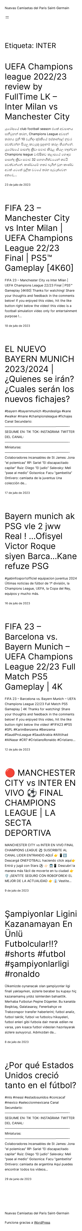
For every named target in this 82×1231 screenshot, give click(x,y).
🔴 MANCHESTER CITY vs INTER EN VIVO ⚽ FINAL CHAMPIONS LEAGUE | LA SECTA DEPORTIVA (40, 803)
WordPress (42, 1222)
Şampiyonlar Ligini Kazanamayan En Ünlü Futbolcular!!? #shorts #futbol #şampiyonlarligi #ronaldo (41, 944)
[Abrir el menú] (7, 17)
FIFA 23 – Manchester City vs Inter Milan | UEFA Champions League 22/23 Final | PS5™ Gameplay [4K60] (39, 238)
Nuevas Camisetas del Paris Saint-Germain (37, 8)
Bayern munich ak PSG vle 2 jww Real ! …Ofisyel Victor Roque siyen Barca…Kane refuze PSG (41, 541)
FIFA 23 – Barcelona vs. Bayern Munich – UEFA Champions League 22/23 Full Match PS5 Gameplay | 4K (40, 656)
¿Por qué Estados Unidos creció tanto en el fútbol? (40, 1075)
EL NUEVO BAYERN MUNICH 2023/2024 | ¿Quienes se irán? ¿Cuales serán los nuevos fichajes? (39, 374)
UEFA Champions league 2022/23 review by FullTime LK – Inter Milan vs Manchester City (39, 91)
